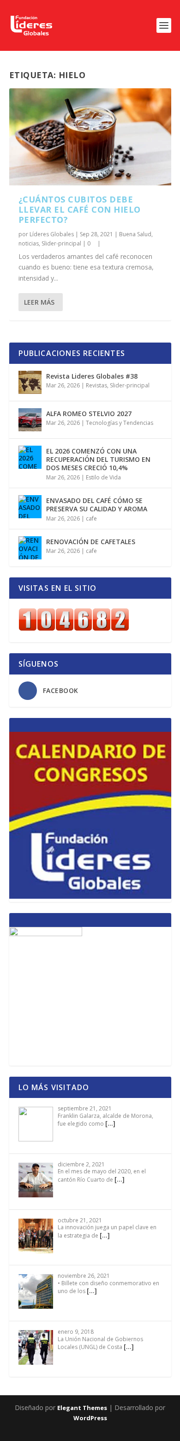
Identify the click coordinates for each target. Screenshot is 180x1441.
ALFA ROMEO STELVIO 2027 (89, 413)
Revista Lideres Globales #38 (92, 376)
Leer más (39, 302)
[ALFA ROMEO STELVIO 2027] (30, 419)
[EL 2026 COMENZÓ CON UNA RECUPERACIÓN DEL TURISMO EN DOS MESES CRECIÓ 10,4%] (30, 457)
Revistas (96, 385)
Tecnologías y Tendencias (119, 423)
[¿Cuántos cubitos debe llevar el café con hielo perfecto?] (90, 136)
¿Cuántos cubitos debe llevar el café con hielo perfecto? (79, 209)
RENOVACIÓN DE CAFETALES (90, 541)
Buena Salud (135, 234)
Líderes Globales (52, 234)
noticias (28, 243)
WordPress (90, 1418)
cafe (91, 518)
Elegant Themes (82, 1408)
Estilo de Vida (103, 477)
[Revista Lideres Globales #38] (30, 382)
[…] (110, 1123)
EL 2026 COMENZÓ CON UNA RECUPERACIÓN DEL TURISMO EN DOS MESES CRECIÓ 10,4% (98, 459)
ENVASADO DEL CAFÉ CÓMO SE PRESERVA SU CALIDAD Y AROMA (96, 504)
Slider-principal (61, 243)
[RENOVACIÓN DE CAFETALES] (30, 547)
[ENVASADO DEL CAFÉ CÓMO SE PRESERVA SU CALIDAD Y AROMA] (30, 506)
